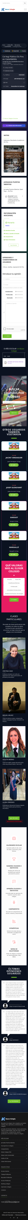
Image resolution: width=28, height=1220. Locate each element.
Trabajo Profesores (6, 1174)
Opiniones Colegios (6, 1187)
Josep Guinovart (14, 487)
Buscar (14, 413)
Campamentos (14, 909)
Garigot (14, 517)
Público (10, 406)
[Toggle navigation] (25, 9)
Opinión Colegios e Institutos (14, 889)
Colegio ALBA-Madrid (13, 1040)
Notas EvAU (16, 51)
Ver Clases (15, 818)
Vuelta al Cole (4, 1158)
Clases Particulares (14, 618)
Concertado (18, 406)
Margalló (14, 547)
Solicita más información (15, 125)
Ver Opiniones (14, 1101)
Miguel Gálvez (8, 715)
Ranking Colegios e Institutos (14, 867)
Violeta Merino (8, 759)
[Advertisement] (14, 27)
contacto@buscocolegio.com (12, 1202)
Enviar (8, 336)
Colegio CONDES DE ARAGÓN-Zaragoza (17, 1094)
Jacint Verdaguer (14, 457)
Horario (7, 225)
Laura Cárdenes (8, 802)
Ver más (13, 465)
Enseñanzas (7, 51)
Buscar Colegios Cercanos (11, 118)
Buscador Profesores (6, 1177)
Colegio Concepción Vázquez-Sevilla (17, 1006)
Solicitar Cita (11, 202)
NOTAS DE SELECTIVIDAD (11, 150)
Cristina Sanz (8, 671)
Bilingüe (18, 408)
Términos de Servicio (20, 1215)
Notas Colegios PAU (6, 1152)
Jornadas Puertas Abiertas (8, 1142)
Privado (11, 408)
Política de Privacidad (7, 1215)
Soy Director (13, 245)
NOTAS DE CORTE (12, 162)
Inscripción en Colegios (7, 1146)
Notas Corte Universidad (7, 1155)
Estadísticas (14, 928)
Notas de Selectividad (14, 950)
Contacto (3, 1190)
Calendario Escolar (9, 70)
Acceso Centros (5, 1171)
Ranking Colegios (5, 1183)
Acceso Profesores (6, 1180)
